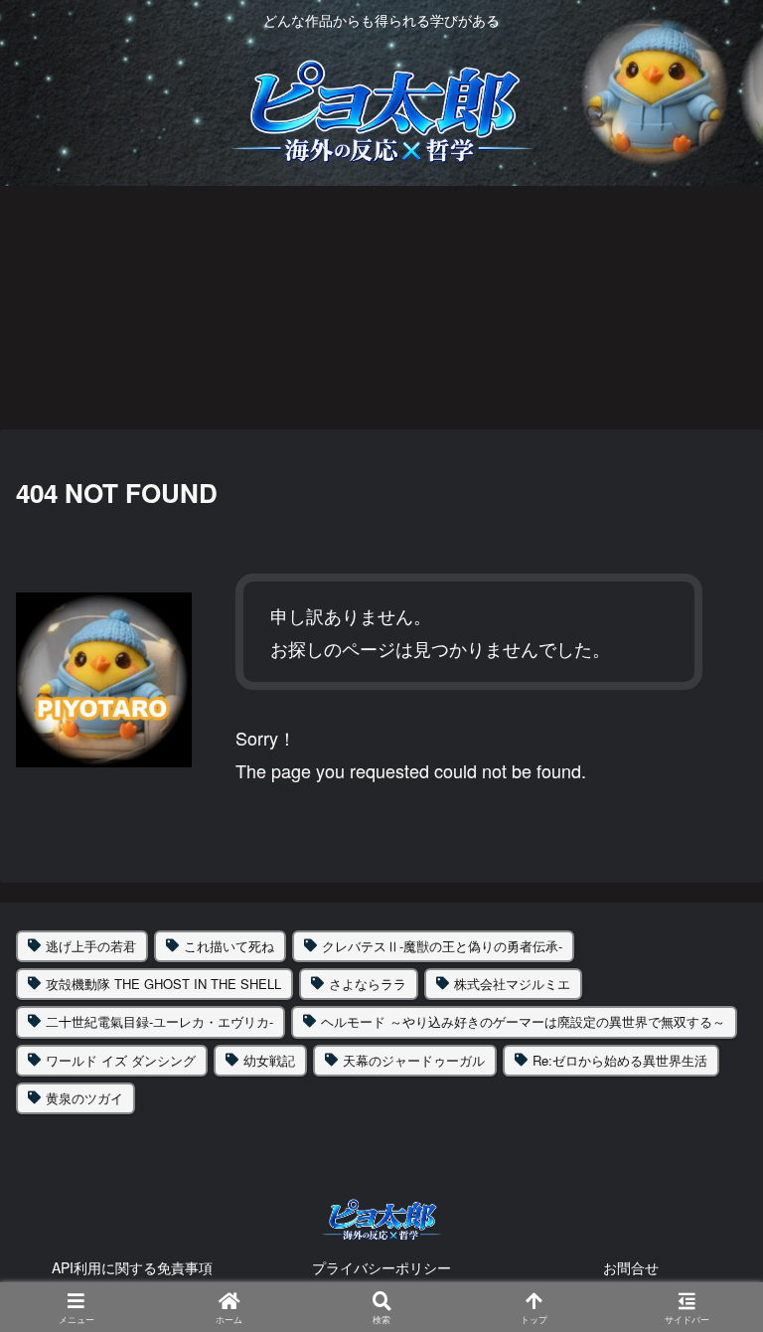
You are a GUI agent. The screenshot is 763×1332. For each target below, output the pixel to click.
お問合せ (631, 1267)
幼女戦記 (269, 1060)
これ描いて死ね (229, 945)
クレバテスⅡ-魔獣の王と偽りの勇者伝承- (442, 945)
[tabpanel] (145, 303)
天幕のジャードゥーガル (414, 1060)
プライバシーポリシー (381, 1267)
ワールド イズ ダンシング (121, 1060)
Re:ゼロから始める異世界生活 (620, 1060)
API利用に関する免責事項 (132, 1267)
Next (748, 306)
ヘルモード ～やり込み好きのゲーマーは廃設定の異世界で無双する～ (523, 1021)
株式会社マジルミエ (512, 983)
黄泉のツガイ (84, 1097)
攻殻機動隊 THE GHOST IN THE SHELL (163, 983)
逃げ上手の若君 (91, 945)
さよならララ (367, 983)
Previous (15, 306)
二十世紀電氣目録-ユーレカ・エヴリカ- (159, 1021)
